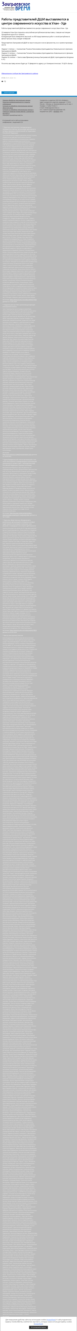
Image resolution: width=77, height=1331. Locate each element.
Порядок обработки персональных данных (16, 100)
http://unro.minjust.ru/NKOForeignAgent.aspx (17, 454)
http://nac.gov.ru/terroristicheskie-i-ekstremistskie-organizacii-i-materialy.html (17, 514)
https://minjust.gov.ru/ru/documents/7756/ (23, 300)
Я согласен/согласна (38, 1327)
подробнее (51, 1320)
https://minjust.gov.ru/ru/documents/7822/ (23, 630)
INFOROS (56, 111)
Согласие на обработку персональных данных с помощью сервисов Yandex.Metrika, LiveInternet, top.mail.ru (18, 111)
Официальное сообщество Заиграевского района (20, 73)
